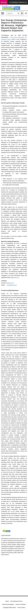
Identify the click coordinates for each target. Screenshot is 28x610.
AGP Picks (4, 2)
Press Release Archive (16, 601)
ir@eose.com (10, 283)
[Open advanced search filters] (22, 13)
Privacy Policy (21, 607)
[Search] (18, 13)
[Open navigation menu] (2, 13)
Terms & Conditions (20, 604)
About (7, 601)
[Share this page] (26, 13)
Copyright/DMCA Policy (9, 607)
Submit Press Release (8, 604)
